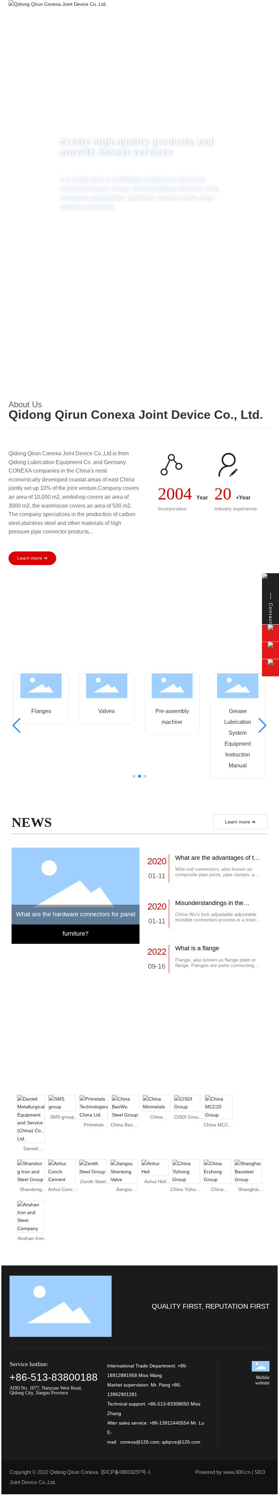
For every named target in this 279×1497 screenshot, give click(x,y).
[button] (262, 183)
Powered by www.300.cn (222, 1472)
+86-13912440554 (169, 1423)
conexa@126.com (139, 1442)
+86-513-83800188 (54, 1377)
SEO (260, 1472)
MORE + (89, 233)
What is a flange (197, 948)
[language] (260, 23)
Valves (106, 711)
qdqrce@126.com (181, 1442)
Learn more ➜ (240, 821)
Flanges (41, 711)
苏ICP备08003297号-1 (126, 1472)
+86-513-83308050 (168, 1404)
